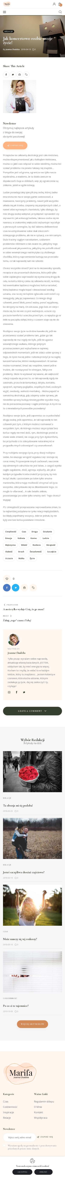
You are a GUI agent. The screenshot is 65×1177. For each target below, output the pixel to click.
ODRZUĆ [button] (43, 1172)
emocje (8, 538)
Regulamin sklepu (44, 1101)
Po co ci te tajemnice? (15, 1006)
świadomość (36, 551)
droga (34, 531)
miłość (24, 545)
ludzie (46, 538)
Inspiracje (8, 1112)
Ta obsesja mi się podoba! (18, 805)
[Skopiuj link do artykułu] (26, 75)
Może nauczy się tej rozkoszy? (20, 939)
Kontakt (38, 1112)
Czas (5, 932)
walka (21, 558)
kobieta (21, 538)
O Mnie (38, 1107)
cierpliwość (10, 531)
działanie (47, 531)
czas (24, 531)
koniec (34, 538)
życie (32, 558)
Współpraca (40, 1117)
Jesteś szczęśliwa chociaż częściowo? (23, 872)
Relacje (9, 31)
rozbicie (37, 545)
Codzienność (10, 998)
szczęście (51, 551)
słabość (8, 551)
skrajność (50, 545)
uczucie (9, 558)
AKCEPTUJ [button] (22, 1172)
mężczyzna (10, 545)
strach (21, 551)
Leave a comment (30, 711)
